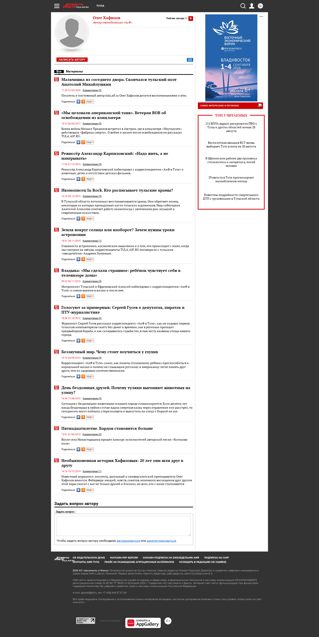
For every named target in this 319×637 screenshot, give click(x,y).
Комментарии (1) (92, 240)
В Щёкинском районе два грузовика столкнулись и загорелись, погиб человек (231, 161)
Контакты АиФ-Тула (86, 562)
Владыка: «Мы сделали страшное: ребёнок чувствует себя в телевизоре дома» (120, 273)
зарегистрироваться (161, 541)
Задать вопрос (65, 511)
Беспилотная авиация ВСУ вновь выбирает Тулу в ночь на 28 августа (231, 144)
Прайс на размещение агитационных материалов (139, 562)
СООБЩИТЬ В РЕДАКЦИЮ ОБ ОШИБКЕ (202, 562)
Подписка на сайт (216, 557)
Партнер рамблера (110, 620)
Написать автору (72, 59)
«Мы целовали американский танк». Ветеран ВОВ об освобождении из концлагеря (113, 115)
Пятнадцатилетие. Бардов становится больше (107, 428)
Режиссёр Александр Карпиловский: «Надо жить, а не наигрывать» (114, 156)
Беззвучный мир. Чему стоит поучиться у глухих (109, 351)
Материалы (74, 71)
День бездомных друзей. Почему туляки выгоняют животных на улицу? (125, 390)
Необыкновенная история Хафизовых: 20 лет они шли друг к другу (122, 463)
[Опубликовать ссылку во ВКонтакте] (78, 102)
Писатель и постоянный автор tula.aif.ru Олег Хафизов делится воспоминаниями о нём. (124, 95)
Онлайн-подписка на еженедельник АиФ (171, 557)
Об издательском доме (89, 557)
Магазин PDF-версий (124, 557)
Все (59, 71)
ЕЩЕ (89, 101)
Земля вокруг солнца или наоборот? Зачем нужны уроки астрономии (117, 232)
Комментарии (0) (92, 90)
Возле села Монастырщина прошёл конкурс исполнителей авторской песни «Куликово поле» (124, 441)
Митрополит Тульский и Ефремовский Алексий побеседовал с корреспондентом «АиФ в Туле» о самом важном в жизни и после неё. (125, 288)
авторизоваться (128, 541)
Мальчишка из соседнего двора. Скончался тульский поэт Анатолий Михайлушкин (119, 82)
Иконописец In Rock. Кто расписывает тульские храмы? (117, 190)
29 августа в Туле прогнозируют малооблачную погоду (231, 179)
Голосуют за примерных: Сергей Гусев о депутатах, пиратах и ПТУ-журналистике (122, 310)
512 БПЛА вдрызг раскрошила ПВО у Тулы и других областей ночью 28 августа (231, 127)
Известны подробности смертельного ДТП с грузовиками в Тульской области (231, 196)
